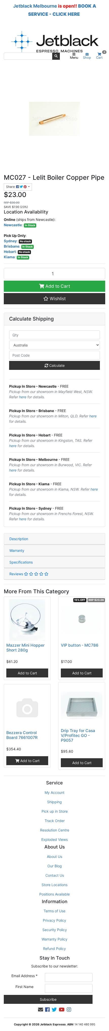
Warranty (16, 550)
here (22, 397)
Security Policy (54, 930)
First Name (24, 986)
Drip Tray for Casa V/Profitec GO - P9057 (78, 735)
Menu (74, 57)
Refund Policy (54, 948)
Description (18, 539)
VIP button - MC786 (79, 645)
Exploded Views (54, 839)
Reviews (16, 574)
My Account (54, 792)
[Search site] (56, 56)
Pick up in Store (55, 811)
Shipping (54, 802)
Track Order (55, 820)
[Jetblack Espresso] (54, 42)
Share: (11, 187)
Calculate (56, 365)
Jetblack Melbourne (35, 6)
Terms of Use (54, 911)
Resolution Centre (54, 830)
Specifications (21, 562)
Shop (87, 57)
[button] (54, 298)
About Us (54, 856)
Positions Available (54, 894)
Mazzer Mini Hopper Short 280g (25, 648)
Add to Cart (57, 286)
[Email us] (40, 1010)
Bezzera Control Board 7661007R (22, 735)
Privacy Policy (54, 920)
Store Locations (54, 885)
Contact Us (54, 875)
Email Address (24, 976)
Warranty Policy (54, 939)
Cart (100, 56)
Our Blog (54, 866)
